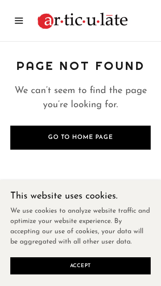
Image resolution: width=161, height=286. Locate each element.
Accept (80, 265)
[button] (20, 20)
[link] (80, 20)
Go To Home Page (80, 137)
